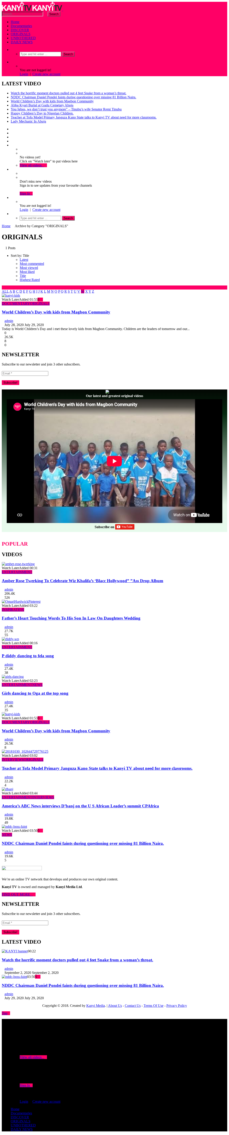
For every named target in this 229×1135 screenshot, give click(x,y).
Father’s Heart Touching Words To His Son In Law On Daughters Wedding (71, 618)
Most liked (27, 272)
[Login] (12, 197)
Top (4, 1013)
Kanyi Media (95, 1005)
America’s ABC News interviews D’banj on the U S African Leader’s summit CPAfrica (80, 806)
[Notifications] (12, 169)
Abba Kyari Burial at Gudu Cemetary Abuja (42, 105)
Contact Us (133, 1005)
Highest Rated (30, 280)
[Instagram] (12, 141)
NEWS (37, 685)
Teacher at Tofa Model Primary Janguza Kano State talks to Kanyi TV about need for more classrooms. (84, 117)
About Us (115, 1005)
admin (8, 321)
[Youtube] (12, 137)
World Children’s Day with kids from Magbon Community (52, 101)
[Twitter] (12, 133)
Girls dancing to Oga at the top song (35, 693)
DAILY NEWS (22, 42)
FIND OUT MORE (17, 894)
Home (15, 22)
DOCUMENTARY (16, 303)
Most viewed (29, 268)
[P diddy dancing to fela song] (10, 639)
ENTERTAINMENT (17, 572)
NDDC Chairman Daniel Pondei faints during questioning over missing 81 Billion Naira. (73, 97)
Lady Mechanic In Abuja (28, 121)
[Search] (12, 50)
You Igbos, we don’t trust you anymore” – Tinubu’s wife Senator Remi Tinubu (66, 109)
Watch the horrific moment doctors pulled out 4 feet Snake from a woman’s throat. (68, 93)
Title (23, 276)
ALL (5, 291)
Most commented (32, 264)
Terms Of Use (153, 1005)
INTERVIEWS (13, 759)
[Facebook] (12, 129)
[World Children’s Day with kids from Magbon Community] (11, 295)
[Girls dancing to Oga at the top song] (13, 677)
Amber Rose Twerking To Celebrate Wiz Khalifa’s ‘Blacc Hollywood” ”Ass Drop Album (82, 580)
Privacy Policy (176, 1005)
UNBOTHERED (23, 38)
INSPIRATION (13, 610)
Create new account (46, 74)
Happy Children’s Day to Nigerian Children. (42, 113)
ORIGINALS (20, 34)
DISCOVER (20, 30)
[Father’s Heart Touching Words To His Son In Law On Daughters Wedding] (21, 601)
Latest (24, 260)
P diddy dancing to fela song (28, 655)
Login (24, 74)
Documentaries (21, 26)
